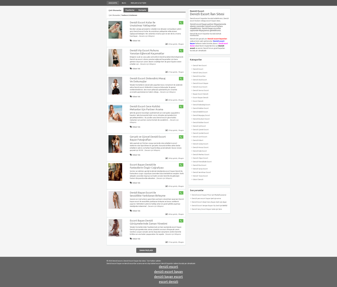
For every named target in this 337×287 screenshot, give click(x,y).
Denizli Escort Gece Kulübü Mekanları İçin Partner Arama (146, 108)
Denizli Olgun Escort (200, 158)
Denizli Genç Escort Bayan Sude (203, 209)
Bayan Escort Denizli (200, 94)
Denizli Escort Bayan (200, 83)
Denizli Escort (198, 69)
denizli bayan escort (168, 276)
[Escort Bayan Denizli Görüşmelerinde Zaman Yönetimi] (115, 236)
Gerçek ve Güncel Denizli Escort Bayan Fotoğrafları (148, 138)
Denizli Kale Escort (200, 151)
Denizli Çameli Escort (201, 129)
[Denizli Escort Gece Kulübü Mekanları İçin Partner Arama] (115, 122)
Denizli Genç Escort (200, 72)
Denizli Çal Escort (199, 126)
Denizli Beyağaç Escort (201, 115)
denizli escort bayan (168, 271)
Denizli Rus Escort (199, 165)
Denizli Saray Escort (200, 169)
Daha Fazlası (146, 250)
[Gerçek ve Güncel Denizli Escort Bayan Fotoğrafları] (115, 152)
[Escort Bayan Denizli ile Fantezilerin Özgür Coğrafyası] (115, 180)
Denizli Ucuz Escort (200, 87)
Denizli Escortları (199, 76)
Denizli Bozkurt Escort (201, 119)
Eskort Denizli (198, 179)
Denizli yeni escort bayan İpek (203, 198)
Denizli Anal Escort (200, 80)
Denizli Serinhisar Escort (202, 172)
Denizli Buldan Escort (201, 122)
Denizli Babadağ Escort (201, 105)
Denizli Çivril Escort (200, 137)
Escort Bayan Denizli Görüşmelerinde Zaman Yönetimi (148, 222)
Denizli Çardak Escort (201, 133)
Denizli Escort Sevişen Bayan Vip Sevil (205, 205)
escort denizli (168, 281)
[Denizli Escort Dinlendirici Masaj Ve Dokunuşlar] (115, 94)
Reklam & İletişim (138, 3)
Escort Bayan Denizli (200, 97)
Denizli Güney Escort (200, 144)
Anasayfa (113, 3)
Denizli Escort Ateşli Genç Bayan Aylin (206, 202)
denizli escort (168, 266)
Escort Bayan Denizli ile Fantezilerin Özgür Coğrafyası (147, 166)
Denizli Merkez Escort (201, 154)
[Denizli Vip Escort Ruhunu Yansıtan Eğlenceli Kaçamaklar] (115, 66)
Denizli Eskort (198, 140)
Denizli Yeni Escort (200, 65)
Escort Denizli (198, 101)
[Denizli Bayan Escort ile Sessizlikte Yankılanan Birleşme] (115, 208)
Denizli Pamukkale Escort (202, 161)
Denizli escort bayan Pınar (201, 195)
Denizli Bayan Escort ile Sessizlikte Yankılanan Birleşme (147, 194)
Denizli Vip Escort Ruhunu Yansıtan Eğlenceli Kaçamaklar (147, 52)
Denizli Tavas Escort (200, 176)
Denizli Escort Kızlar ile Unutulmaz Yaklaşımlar (143, 24)
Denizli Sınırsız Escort (201, 90)
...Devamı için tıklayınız (146, 36)
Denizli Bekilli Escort (200, 112)
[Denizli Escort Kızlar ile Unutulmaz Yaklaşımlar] (115, 38)
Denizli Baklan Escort (201, 108)
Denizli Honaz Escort (201, 147)
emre (219, 198)
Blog (124, 3)
